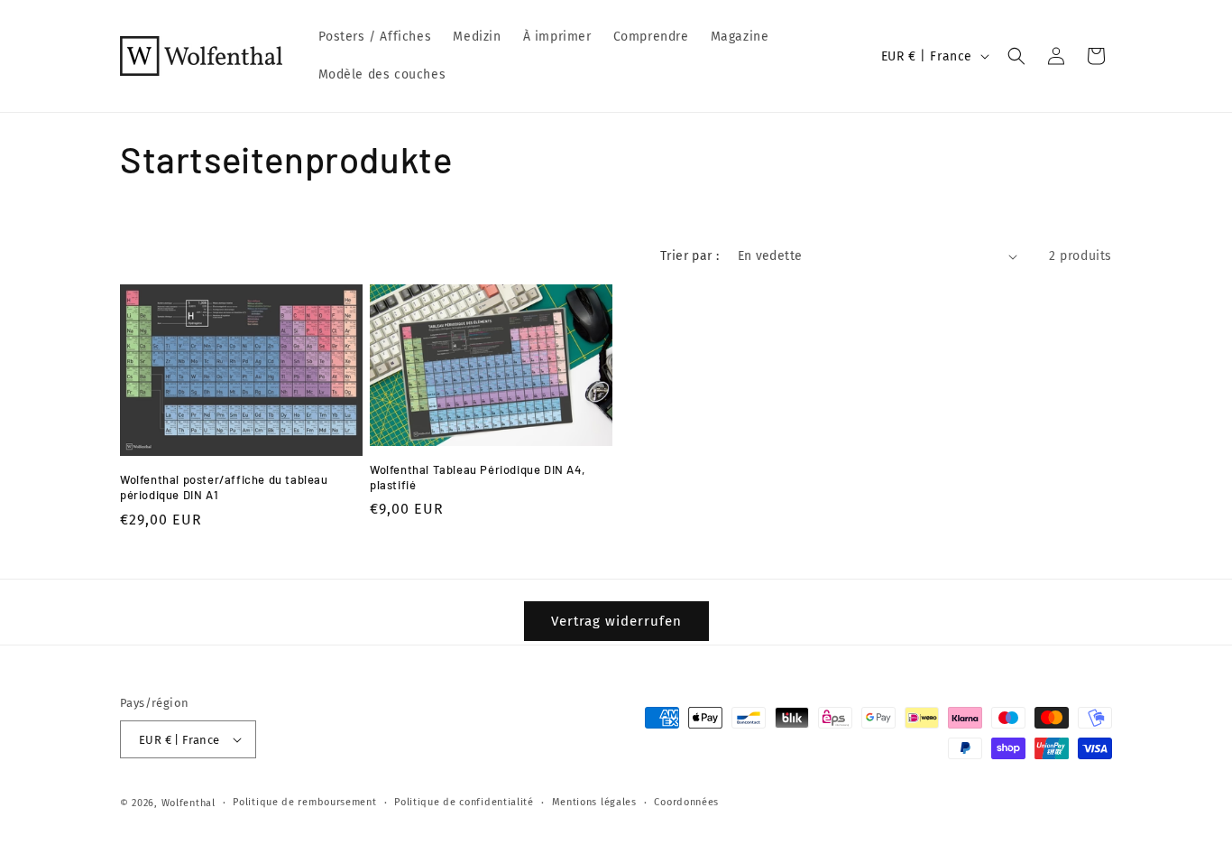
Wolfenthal (188, 803)
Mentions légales (594, 802)
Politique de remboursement (304, 802)
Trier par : (689, 256)
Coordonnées (686, 802)
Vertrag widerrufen (616, 621)
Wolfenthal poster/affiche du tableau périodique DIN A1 (224, 487)
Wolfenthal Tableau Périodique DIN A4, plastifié (477, 477)
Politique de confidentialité (464, 802)
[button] (1016, 56)
